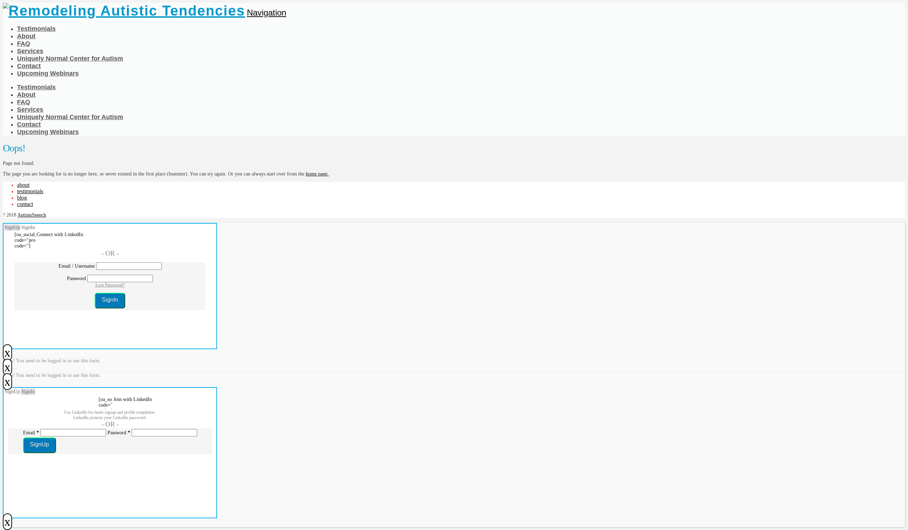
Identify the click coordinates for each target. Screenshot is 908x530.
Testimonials (30, 191)
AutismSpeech (31, 215)
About (23, 185)
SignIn (28, 227)
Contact (25, 204)
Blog (22, 198)
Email (31, 432)
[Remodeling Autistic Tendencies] (124, 10)
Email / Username (77, 266)
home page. (317, 174)
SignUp (12, 227)
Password (76, 278)
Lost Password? (110, 285)
